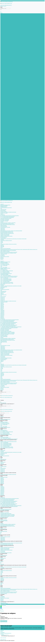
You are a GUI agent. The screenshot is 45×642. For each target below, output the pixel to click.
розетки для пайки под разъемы (6, 167)
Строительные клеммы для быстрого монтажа (8, 53)
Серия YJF (2, 103)
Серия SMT (2, 55)
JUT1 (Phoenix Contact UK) (4, 74)
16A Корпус (2, 121)
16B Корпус (2, 122)
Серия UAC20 (2, 39)
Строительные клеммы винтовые (6, 50)
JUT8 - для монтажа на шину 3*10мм (6, 92)
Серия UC (2, 185)
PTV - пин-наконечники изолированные (7, 27)
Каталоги (1, 197)
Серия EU (1, 54)
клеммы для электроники (4, 44)
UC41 (1, 186)
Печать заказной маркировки (5, 58)
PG (0, 154)
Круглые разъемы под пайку (5, 36)
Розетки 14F (2, 108)
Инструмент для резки (4, 30)
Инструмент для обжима (4, 29)
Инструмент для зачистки (4, 28)
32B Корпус (2, 124)
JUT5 (1, 52)
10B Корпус (2, 120)
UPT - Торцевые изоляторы (5, 82)
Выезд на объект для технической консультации (8, 61)
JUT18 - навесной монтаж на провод (6, 282)
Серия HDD (2, 114)
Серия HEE (2, 306)
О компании (2, 195)
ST (0, 363)
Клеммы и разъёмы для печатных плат (7, 43)
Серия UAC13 (2, 37)
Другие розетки (3, 106)
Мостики (1, 98)
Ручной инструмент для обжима (5, 140)
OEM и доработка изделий (4, 60)
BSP (1, 152)
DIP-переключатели (3, 46)
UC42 (1, 187)
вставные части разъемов (4, 163)
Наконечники (2, 24)
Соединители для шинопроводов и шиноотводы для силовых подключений (13, 48)
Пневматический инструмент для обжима (7, 142)
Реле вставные (2, 101)
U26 (1, 105)
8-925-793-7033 (3, 402)
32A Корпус (2, 314)
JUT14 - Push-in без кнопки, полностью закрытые (8, 85)
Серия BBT (2, 49)
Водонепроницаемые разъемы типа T (6, 42)
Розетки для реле (3, 20)
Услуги (1, 188)
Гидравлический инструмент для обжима (7, 141)
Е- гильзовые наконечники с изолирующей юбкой (8, 137)
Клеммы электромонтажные (5, 14)
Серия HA (2, 112)
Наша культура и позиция (4, 66)
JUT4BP (1, 178)
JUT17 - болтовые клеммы (5, 91)
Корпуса (1, 23)
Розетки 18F (2, 109)
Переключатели (3, 47)
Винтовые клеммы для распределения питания (8, 86)
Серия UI (1, 171)
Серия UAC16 (2, 38)
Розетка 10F (2, 107)
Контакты (2, 198)
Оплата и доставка (3, 194)
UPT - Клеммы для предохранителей (6, 80)
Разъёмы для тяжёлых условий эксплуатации (8, 21)
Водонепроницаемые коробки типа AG (7, 33)
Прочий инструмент (3, 145)
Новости (1, 199)
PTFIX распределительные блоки (6, 17)
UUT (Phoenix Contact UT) (4, 73)
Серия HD (2, 113)
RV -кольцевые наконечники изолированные (8, 132)
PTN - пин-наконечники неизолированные (7, 26)
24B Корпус (2, 123)
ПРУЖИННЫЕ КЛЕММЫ (4, 274)
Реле (1, 18)
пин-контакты (2, 165)
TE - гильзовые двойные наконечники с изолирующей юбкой (10, 136)
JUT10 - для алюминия (4, 87)
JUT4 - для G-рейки (3, 76)
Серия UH (2, 170)
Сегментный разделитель (4, 99)
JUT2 (1, 266)
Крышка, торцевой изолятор (5, 77)
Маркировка (2, 97)
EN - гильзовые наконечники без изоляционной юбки (9, 25)
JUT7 (1, 371)
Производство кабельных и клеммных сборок (8, 62)
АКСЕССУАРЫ (2, 93)
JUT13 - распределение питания (5, 89)
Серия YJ (1, 102)
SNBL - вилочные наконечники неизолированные (8, 134)
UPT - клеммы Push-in (4, 79)
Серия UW (2, 173)
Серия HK (2, 116)
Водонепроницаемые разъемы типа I (6, 41)
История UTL (2, 65)
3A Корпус (2, 125)
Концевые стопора (3, 96)
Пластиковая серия (3, 151)
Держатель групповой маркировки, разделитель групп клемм (10, 95)
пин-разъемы (2, 166)
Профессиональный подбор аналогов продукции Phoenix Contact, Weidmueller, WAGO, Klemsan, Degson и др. (18, 59)
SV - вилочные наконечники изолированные (7, 135)
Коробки (1, 31)
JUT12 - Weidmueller (3, 75)
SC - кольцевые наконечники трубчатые (7, 133)
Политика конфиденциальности (5, 633)
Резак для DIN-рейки (3, 146)
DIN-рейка (2, 94)
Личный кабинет (3, 605)
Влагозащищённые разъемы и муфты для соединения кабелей (11, 40)
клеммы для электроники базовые (6, 45)
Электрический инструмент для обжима (7, 143)
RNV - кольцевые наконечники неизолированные (8, 322)
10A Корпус (2, 119)
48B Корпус (2, 126)
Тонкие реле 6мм (3, 19)
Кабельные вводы (3, 35)
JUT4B (1, 51)
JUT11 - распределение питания (5, 88)
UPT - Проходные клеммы (4, 81)
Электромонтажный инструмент (5, 138)
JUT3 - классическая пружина (5, 84)
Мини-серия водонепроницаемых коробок (7, 34)
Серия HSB (2, 117)
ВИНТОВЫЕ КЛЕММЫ (4, 15)
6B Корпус (2, 127)
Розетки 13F (2, 298)
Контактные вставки (3, 22)
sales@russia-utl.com (4, 603)
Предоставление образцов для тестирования (8, 190)
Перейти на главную (3, 621)
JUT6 (1, 180)
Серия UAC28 (2, 158)
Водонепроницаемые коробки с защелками (7, 32)
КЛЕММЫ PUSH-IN (3, 16)
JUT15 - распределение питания (5, 90)
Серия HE (1, 115)
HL (0, 172)
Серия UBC (2, 56)
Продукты (2, 70)
